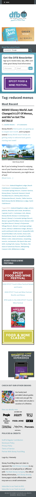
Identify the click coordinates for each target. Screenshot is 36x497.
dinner (28, 213)
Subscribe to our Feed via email (13, 489)
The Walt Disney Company (15, 472)
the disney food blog (18, 12)
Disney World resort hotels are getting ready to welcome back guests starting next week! (16, 137)
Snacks (18, 198)
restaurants (12, 241)
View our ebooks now (10, 409)
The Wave (23, 244)
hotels (19, 234)
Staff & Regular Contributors (12, 440)
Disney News (6, 193)
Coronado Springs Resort (11, 191)
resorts (4, 241)
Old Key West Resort (21, 196)
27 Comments (22, 125)
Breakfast (26, 210)
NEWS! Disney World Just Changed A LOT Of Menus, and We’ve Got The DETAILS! (17, 115)
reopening (27, 239)
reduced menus (17, 239)
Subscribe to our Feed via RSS (13, 486)
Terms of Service (8, 448)
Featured (15, 193)
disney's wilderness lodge (16, 229)
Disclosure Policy (8, 443)
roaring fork (10, 244)
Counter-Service (27, 191)
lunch (14, 236)
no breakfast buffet (24, 236)
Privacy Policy (7, 446)
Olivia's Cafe (6, 239)
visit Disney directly (24, 474)
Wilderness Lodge (22, 201)
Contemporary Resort (19, 188)
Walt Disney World (8, 201)
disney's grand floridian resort (13, 221)
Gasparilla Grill (28, 231)
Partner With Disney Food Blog (13, 451)
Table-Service (27, 198)
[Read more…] (7, 178)
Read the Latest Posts (11, 47)
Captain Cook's (7, 213)
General (22, 193)
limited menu (6, 236)
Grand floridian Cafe (9, 234)
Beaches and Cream (15, 210)
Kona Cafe (26, 234)
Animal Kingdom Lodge (18, 185)
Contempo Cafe (19, 213)
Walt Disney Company (20, 466)
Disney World (6, 216)
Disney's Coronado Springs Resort (20, 218)
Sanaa (17, 244)
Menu (7, 2)
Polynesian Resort (8, 198)
